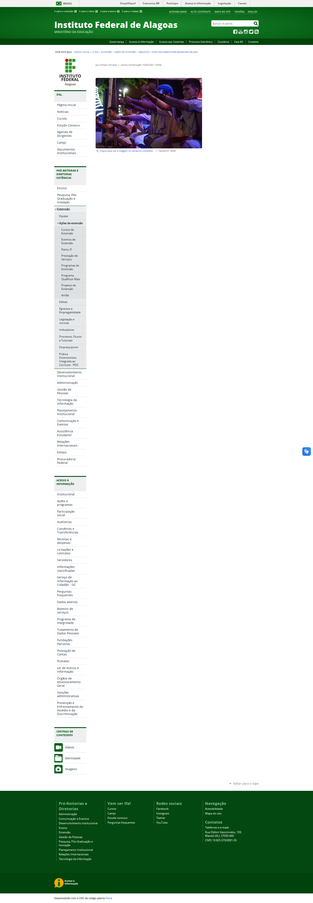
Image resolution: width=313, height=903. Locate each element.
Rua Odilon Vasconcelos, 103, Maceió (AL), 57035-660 (223, 834)
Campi (112, 813)
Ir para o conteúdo (65, 11)
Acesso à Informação (141, 41)
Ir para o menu (88, 11)
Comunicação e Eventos (74, 819)
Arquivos (144, 51)
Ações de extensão (125, 51)
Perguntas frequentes (121, 822)
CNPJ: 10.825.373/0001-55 (221, 840)
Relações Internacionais (74, 854)
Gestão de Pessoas (70, 837)
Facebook (235, 32)
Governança (116, 41)
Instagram (246, 32)
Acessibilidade (178, 11)
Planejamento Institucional (76, 850)
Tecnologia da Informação (75, 859)
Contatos (253, 41)
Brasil (67, 3)
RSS (256, 32)
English (252, 11)
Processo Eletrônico (200, 41)
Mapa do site (222, 11)
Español (240, 11)
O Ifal (95, 51)
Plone (109, 898)
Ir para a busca (109, 11)
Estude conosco (118, 818)
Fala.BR (238, 41)
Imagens (71, 769)
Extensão (106, 51)
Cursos (112, 809)
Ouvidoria (223, 41)
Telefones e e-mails (217, 827)
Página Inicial (82, 51)
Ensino (63, 828)
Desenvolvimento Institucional (78, 823)
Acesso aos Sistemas (171, 41)
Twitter (251, 32)
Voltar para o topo (246, 783)
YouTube (240, 32)
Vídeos (69, 747)
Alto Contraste (201, 11)
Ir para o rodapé (131, 11)
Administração (68, 814)
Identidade (72, 758)
